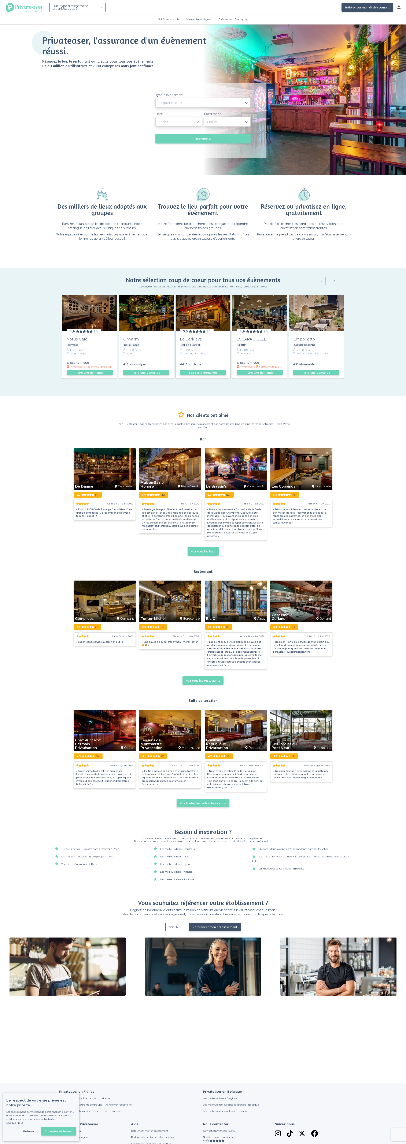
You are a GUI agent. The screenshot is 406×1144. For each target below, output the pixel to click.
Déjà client (175, 927)
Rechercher (203, 138)
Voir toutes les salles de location (203, 803)
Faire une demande (90, 372)
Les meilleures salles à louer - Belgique (225, 1111)
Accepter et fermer (59, 1131)
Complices (84, 619)
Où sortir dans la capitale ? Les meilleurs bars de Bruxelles (293, 848)
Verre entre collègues (199, 19)
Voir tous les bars (203, 551)
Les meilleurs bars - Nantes (176, 871)
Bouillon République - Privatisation (217, 744)
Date (159, 114)
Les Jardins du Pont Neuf (284, 746)
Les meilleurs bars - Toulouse (177, 879)
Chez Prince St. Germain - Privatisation (88, 744)
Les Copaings (283, 486)
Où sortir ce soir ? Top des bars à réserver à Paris (90, 848)
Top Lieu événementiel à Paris (79, 864)
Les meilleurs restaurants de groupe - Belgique (231, 1104)
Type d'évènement (169, 95)
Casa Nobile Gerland (282, 617)
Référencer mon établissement (367, 7)
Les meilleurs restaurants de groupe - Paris (87, 856)
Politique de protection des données (152, 1137)
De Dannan (84, 486)
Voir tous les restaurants (203, 680)
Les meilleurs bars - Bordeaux (177, 848)
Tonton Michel (153, 619)
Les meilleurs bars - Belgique (220, 1098)
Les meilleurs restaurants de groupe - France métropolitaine (95, 1104)
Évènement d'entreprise (233, 19)
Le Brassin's (216, 486)
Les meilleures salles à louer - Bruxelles (281, 868)
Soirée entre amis (168, 19)
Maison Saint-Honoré (152, 484)
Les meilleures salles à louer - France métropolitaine (90, 1111)
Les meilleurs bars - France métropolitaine (84, 1098)
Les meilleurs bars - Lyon (175, 864)
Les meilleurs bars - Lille (174, 856)
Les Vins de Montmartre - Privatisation (152, 744)
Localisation (212, 114)
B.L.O (210, 619)
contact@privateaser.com (219, 1130)
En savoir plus (14, 1122)
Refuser (28, 1131)
